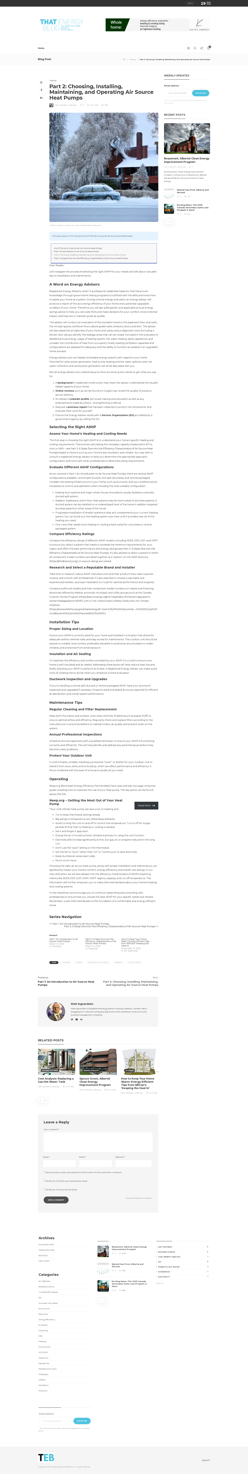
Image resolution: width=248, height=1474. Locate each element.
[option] (56, 1069)
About (206, 1460)
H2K (40, 1336)
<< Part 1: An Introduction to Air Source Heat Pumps (79, 923)
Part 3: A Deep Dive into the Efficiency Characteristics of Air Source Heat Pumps (91, 258)
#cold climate (135, 962)
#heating (66, 962)
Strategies (43, 1374)
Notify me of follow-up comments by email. (67, 1181)
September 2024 (47, 1250)
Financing (43, 1330)
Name (46, 1157)
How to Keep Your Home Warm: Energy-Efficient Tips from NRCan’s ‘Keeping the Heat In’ (135, 942)
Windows (43, 1391)
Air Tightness (44, 1281)
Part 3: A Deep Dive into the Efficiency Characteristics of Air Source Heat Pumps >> (111, 926)
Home (41, 48)
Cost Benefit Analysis (48, 1292)
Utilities (42, 1380)
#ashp (79, 962)
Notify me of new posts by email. (61, 1190)
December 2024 (46, 1244)
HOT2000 (43, 1352)
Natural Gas (44, 1363)
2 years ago (55, 1087)
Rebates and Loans (91, 1070)
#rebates (118, 962)
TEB (124, 59)
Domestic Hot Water (50, 1070)
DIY (40, 1298)
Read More (144, 805)
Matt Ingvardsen (61, 105)
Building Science (46, 1286)
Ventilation (129, 1070)
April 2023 (43, 1255)
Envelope (43, 1325)
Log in (190, 3)
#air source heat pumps (98, 962)
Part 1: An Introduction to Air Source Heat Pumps (76, 251)
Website (120, 1157)
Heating (133, 59)
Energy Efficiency (47, 1319)
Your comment (51, 1129)
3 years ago (72, 105)
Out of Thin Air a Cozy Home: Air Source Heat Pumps (108, 236)
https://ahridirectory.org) (64, 561)
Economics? (44, 1308)
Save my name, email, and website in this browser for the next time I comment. (84, 1172)
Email (82, 1157)
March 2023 (44, 1261)
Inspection (43, 1358)
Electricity (43, 1314)
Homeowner (45, 1347)
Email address (171, 85)
